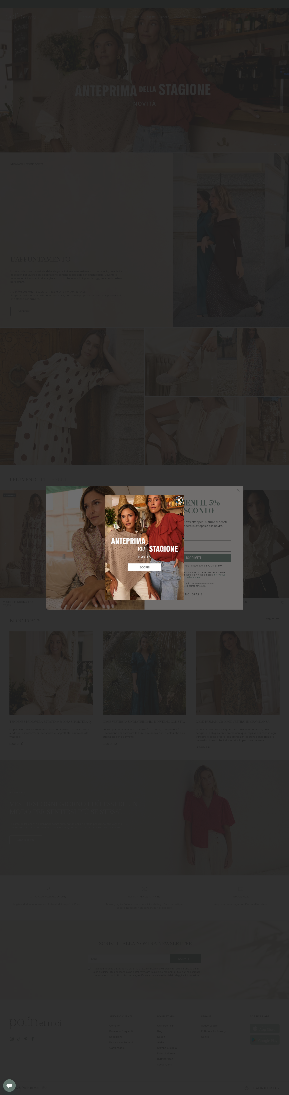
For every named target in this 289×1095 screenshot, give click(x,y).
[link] (144, 547)
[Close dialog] (179, 500)
